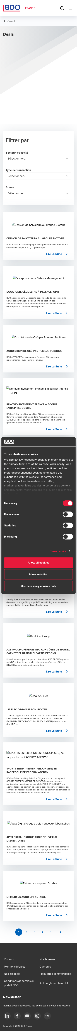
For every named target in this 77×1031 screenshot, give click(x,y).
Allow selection (38, 574)
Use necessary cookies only (38, 585)
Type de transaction (18, 170)
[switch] (68, 514)
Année (10, 187)
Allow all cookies (38, 562)
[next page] (60, 932)
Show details (58, 551)
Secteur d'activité (17, 153)
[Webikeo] (47, 1016)
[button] (58, 254)
